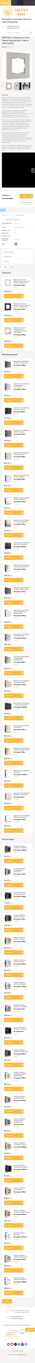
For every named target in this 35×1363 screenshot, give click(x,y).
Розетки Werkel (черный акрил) (19, 893)
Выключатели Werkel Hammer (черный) (21, 543)
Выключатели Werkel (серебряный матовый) (21, 385)
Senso (12, 267)
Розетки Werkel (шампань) (19, 1189)
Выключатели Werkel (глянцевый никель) (21, 566)
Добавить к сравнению (12, 219)
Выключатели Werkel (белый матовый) (21, 816)
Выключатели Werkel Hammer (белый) (21, 498)
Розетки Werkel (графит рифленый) (21, 1051)
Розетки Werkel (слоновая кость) (20, 1144)
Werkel (16, 223)
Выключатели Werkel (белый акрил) (21, 476)
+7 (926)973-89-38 (12, 28)
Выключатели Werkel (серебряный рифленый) (21, 658)
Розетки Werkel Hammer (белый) (20, 983)
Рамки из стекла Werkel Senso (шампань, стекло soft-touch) (20, 330)
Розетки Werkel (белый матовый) (20, 1278)
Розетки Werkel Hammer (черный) (20, 1028)
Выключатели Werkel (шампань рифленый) (22, 749)
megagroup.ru (22, 1354)
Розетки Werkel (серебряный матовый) (19, 870)
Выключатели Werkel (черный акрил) (21, 408)
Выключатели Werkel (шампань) (21, 726)
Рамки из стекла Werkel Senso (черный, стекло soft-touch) (22, 305)
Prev (3, 86)
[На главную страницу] (15, 12)
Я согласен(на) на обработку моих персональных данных (13, 1334)
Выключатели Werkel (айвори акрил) (21, 453)
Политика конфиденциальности (13, 1336)
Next (31, 86)
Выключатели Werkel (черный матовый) (21, 704)
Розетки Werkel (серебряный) (19, 1097)
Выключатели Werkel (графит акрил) (21, 431)
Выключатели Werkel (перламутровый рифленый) (21, 611)
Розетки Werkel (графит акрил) (19, 916)
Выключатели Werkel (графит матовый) (21, 362)
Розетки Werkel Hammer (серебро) (20, 1006)
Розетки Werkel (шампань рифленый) (22, 1211)
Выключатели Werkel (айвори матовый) (21, 794)
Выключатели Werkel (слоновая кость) (21, 681)
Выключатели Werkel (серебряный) (21, 635)
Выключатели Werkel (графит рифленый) (21, 588)
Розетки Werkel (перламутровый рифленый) (20, 1074)
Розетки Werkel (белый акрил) (19, 961)
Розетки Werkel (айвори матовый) (20, 1256)
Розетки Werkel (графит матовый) (20, 847)
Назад (8, 1301)
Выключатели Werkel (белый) (21, 771)
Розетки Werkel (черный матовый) (20, 1166)
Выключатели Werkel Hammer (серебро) (21, 521)
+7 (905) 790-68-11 (12, 26)
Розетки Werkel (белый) (19, 1233)
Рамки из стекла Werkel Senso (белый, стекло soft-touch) (21, 281)
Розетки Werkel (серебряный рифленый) (19, 1120)
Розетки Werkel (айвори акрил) (19, 938)
